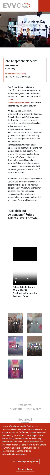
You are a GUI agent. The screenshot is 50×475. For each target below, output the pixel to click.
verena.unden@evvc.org (15, 73)
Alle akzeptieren (25, 469)
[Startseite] (16, 5)
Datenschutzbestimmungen (14, 454)
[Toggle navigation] (44, 5)
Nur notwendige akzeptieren (25, 461)
